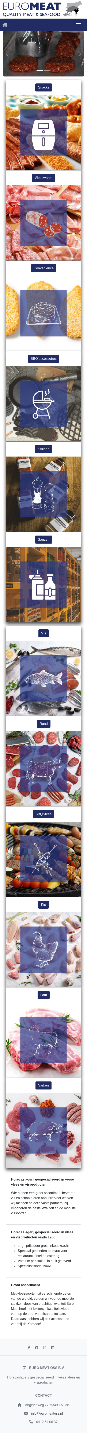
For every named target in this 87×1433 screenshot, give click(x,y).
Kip (43, 904)
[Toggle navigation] (78, 25)
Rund (43, 723)
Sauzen (43, 539)
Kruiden (43, 449)
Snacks (43, 87)
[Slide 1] (40, 70)
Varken (43, 1085)
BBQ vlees (43, 814)
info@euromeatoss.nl (47, 1413)
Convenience (44, 268)
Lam (43, 995)
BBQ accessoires (44, 358)
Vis (43, 633)
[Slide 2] (47, 70)
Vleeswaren (44, 178)
